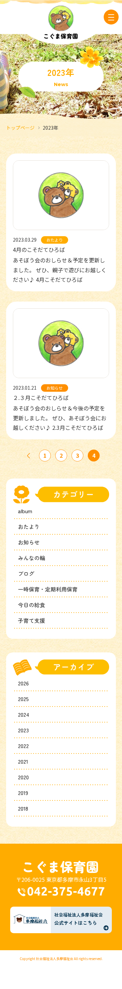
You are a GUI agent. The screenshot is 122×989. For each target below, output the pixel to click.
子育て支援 (31, 620)
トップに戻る (95, 966)
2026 (23, 683)
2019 (23, 793)
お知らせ (29, 542)
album (25, 511)
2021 (23, 761)
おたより (29, 526)
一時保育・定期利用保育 (48, 589)
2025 (23, 699)
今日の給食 (31, 605)
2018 (23, 808)
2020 (23, 777)
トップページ (20, 127)
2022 (23, 746)
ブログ (26, 573)
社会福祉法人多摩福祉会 (54, 958)
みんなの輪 (31, 558)
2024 (23, 714)
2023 (23, 730)
